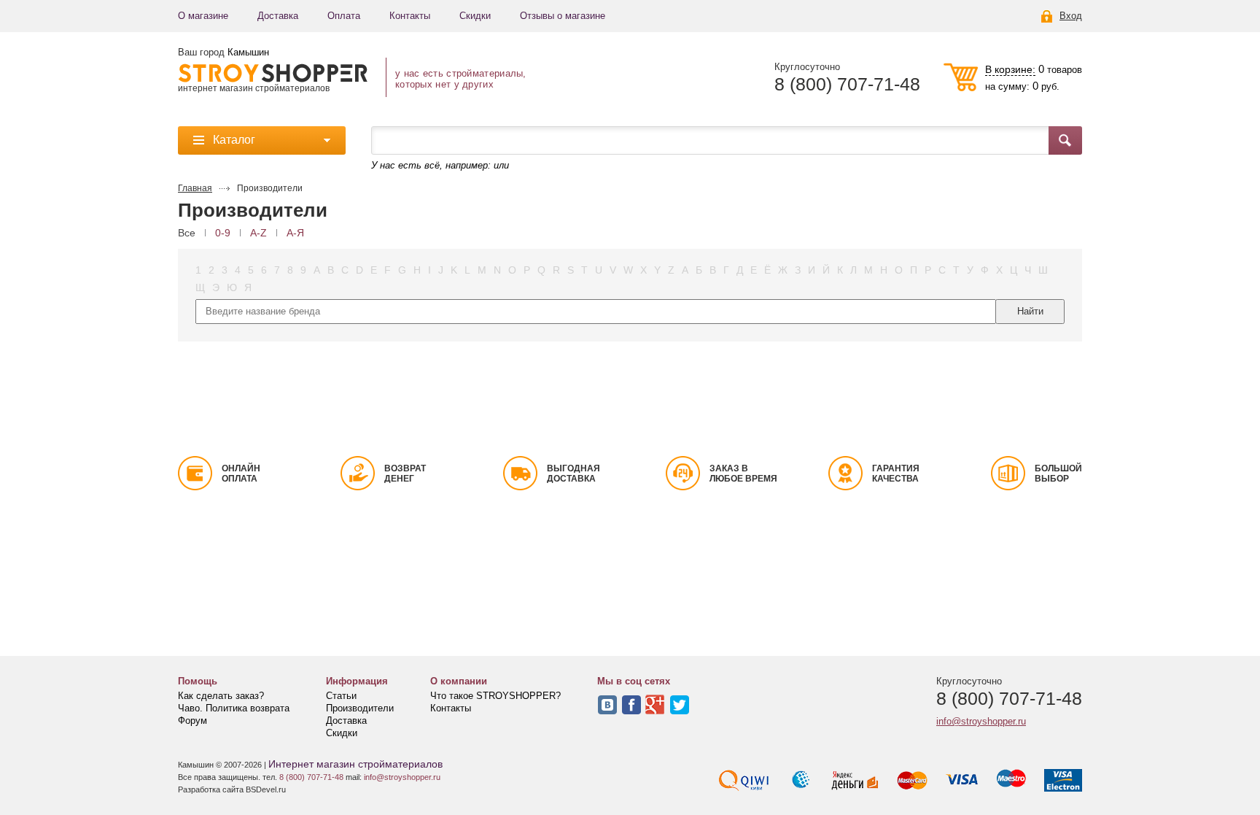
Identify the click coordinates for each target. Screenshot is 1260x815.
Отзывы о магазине (562, 15)
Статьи (341, 695)
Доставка (277, 15)
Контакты (409, 15)
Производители (360, 708)
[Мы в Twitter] (679, 705)
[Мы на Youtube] (655, 705)
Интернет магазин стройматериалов (355, 764)
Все (186, 232)
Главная (195, 188)
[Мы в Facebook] (631, 705)
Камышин (248, 52)
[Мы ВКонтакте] (607, 705)
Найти (1030, 311)
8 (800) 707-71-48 (847, 84)
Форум (192, 720)
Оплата (343, 15)
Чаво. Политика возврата (233, 708)
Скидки (475, 15)
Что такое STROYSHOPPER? (495, 695)
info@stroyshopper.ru (981, 721)
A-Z (258, 232)
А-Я (295, 232)
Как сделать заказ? (221, 695)
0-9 (222, 232)
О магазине (203, 15)
